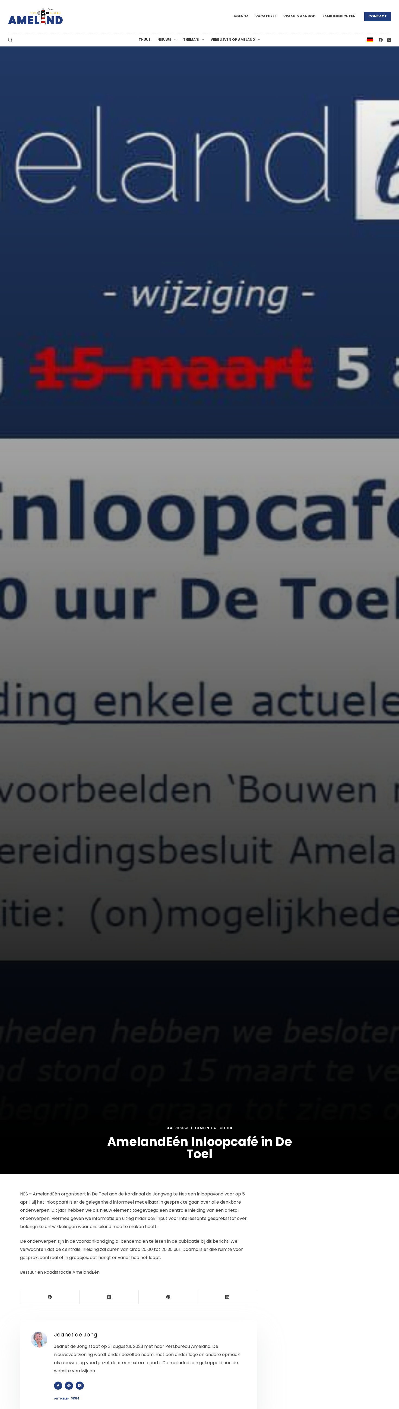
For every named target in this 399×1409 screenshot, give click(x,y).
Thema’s (191, 39)
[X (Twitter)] (389, 40)
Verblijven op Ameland (233, 39)
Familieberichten (339, 16)
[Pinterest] (168, 1297)
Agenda (241, 16)
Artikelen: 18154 (66, 1398)
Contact (377, 16)
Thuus (145, 39)
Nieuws (164, 39)
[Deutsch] (370, 39)
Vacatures (266, 16)
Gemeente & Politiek (213, 1128)
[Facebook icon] (58, 1386)
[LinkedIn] (227, 1297)
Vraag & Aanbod (299, 16)
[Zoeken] (10, 40)
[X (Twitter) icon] (80, 1386)
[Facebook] (381, 40)
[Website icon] (69, 1386)
